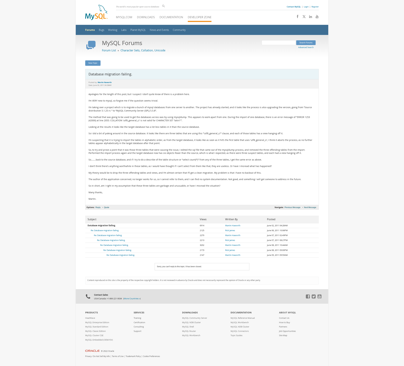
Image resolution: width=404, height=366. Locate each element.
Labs (123, 30)
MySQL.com (124, 17)
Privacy (88, 356)
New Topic (92, 63)
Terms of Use (118, 356)
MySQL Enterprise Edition (97, 322)
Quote (106, 207)
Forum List (109, 50)
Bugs (101, 30)
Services (139, 312)
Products (91, 312)
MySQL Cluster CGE (94, 335)
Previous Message (292, 207)
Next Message (310, 207)
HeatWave (90, 318)
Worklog (112, 30)
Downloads (146, 17)
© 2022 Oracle (107, 351)
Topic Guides (236, 335)
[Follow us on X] (303, 17)
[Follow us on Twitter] (313, 298)
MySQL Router (189, 331)
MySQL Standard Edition (96, 326)
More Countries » (132, 298)
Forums (90, 30)
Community (179, 30)
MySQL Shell (188, 326)
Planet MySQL (138, 30)
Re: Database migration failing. (105, 230)
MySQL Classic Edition (95, 331)
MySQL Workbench (191, 335)
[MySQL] (96, 13)
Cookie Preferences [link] (151, 356)
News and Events (159, 30)
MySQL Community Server (194, 318)
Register (315, 6)
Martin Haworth (232, 225)
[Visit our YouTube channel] (316, 17)
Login (306, 6)
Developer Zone (199, 17)
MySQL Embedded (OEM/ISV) (99, 339)
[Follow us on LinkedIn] (309, 17)
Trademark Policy (133, 356)
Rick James (230, 230)
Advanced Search (306, 47)
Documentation (171, 17)
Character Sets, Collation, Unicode (143, 50)
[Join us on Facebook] (296, 17)
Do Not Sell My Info (101, 356)
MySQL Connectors (240, 331)
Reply (98, 207)
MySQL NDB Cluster (191, 322)
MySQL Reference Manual (243, 318)
